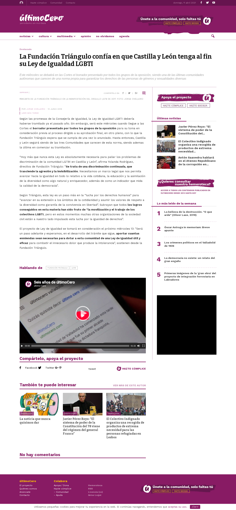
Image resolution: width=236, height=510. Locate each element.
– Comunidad (61, 492)
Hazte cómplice (38, 3)
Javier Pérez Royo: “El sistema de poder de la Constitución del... (195, 130)
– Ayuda (58, 495)
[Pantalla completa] (143, 345)
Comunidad (56, 3)
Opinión (86, 36)
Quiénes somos (28, 488)
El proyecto (26, 485)
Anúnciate (25, 492)
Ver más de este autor (129, 385)
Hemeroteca (95, 485)
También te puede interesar (48, 384)
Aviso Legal (94, 495)
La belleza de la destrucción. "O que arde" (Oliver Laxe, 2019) (188, 213)
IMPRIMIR (24, 92)
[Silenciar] (138, 345)
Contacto (70, 3)
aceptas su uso (177, 506)
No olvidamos (105, 36)
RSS (90, 488)
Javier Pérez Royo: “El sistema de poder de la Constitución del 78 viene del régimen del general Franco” (81, 426)
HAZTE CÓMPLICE (134, 368)
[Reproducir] (21, 345)
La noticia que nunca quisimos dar (35, 420)
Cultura (44, 36)
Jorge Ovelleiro (35, 109)
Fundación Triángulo (57, 268)
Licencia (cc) (95, 492)
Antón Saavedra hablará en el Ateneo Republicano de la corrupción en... (197, 161)
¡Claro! (195, 507)
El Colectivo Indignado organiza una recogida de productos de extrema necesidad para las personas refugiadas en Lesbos (125, 428)
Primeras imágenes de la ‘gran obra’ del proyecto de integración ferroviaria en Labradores (190, 276)
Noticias (25, 36)
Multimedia (64, 36)
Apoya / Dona (61, 485)
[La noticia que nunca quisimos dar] (39, 404)
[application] (83, 313)
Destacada (26, 414)
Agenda (124, 36)
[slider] (80, 346)
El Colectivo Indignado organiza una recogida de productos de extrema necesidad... (197, 146)
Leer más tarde (30, 113)
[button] (212, 36)
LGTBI (74, 268)
